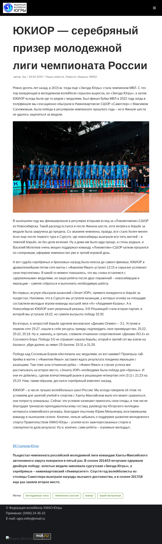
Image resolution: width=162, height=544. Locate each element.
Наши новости (55, 76)
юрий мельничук (110, 495)
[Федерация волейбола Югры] (15, 8)
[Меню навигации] (154, 8)
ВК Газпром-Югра (26, 446)
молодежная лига (37, 495)
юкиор (89, 495)
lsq (24, 76)
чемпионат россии (67, 495)
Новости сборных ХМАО (81, 76)
